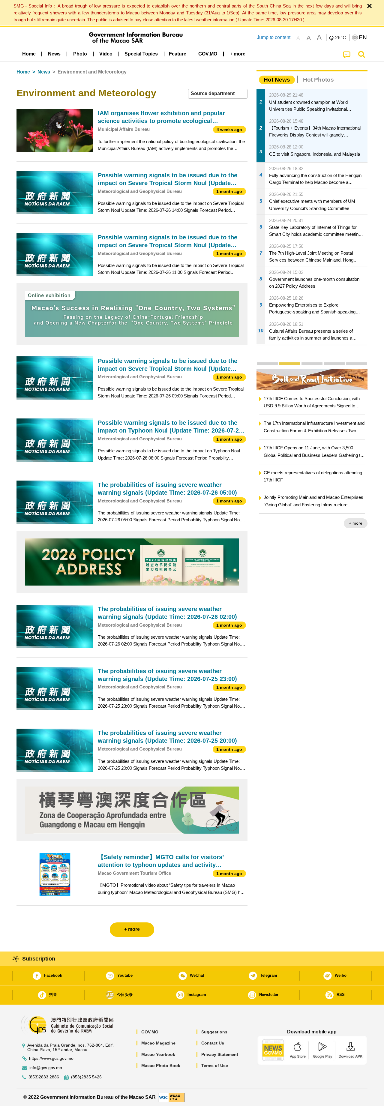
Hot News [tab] (277, 79)
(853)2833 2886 (43, 1077)
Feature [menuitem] (177, 53)
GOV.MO (149, 1032)
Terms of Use (214, 1065)
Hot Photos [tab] (318, 79)
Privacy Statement (219, 1054)
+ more (314, 523)
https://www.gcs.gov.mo (51, 1058)
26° (340, 37)
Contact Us (212, 1043)
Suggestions (214, 1032)
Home (23, 71)
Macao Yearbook (158, 1054)
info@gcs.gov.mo (45, 1068)
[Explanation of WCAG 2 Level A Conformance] (171, 1097)
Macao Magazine (158, 1043)
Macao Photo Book (160, 1065)
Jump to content (273, 37)
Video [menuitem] (105, 53)
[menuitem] (54, 54)
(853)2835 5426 (86, 1077)
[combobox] (217, 93)
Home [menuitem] (29, 53)
